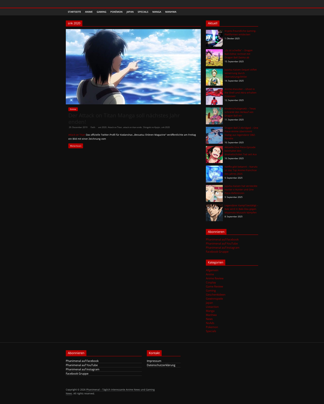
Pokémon (116, 11)
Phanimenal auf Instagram (222, 247)
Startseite (74, 11)
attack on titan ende (132, 127)
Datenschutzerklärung (161, 365)
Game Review (214, 286)
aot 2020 (102, 127)
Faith (93, 127)
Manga (156, 11)
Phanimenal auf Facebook (222, 239)
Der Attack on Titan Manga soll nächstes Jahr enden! (124, 118)
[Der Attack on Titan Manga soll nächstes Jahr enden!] (133, 31)
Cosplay (211, 282)
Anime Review (214, 278)
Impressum (154, 361)
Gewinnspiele (214, 299)
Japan (130, 11)
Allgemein (212, 270)
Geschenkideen (215, 294)
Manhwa (170, 11)
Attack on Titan (115, 127)
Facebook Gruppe (217, 251)
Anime (89, 11)
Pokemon (212, 327)
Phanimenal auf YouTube (222, 243)
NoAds (210, 323)
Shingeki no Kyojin (151, 127)
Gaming (101, 11)
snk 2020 (165, 127)
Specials (143, 11)
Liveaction (212, 307)
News (209, 319)
